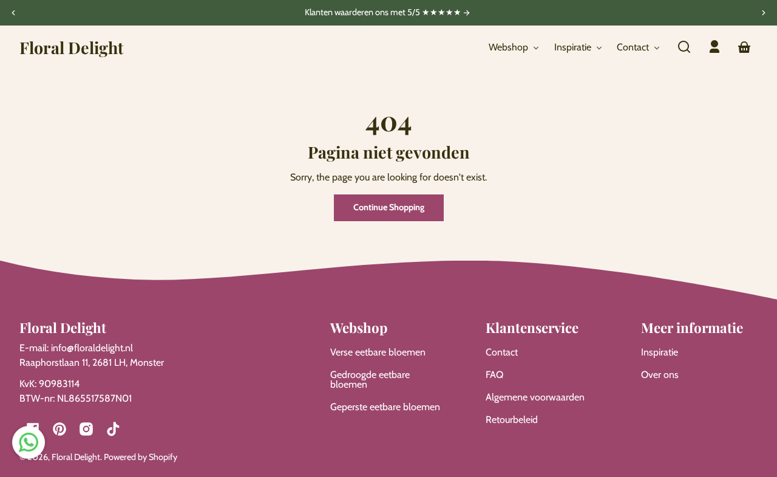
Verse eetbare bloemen (378, 352)
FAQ (494, 374)
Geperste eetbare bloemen (385, 407)
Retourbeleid (512, 419)
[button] (684, 46)
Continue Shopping (388, 207)
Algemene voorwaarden (535, 397)
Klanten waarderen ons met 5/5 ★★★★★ (384, 13)
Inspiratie (659, 352)
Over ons (660, 374)
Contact (502, 352)
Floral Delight (76, 456)
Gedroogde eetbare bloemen (370, 379)
